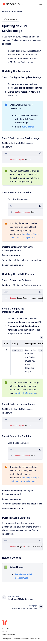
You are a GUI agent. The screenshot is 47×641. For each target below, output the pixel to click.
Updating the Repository (25, 393)
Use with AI (10, 19)
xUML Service (17, 11)
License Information (9, 634)
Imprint (4, 631)
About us (5, 628)
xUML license (28, 127)
